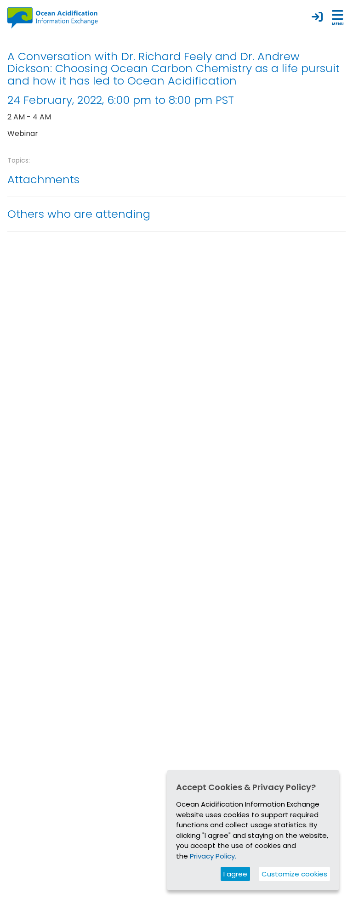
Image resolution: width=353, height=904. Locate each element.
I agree (235, 874)
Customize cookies (294, 874)
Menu (338, 24)
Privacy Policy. (213, 856)
